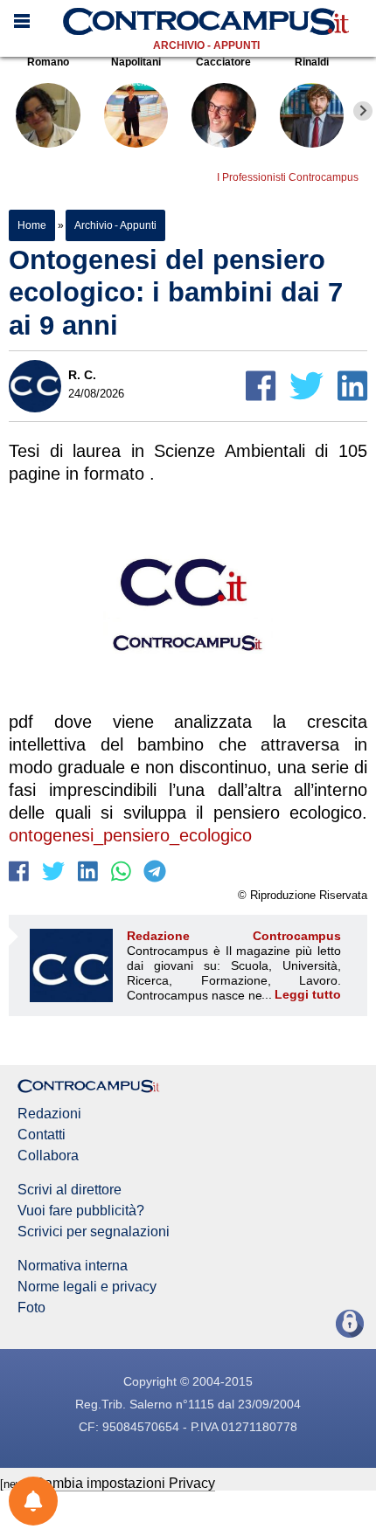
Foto (31, 1308)
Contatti (41, 1135)
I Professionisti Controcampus (288, 177)
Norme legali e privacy (87, 1287)
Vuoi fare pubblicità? (80, 1211)
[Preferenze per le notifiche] (33, 1501)
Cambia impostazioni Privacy (124, 1483)
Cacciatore (223, 62)
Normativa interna (72, 1266)
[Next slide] (363, 111)
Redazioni (49, 1114)
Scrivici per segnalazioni (93, 1232)
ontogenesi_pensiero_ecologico (130, 835)
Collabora (48, 1156)
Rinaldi (312, 62)
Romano (48, 62)
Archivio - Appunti (206, 45)
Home (31, 225)
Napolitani (136, 62)
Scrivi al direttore (69, 1190)
